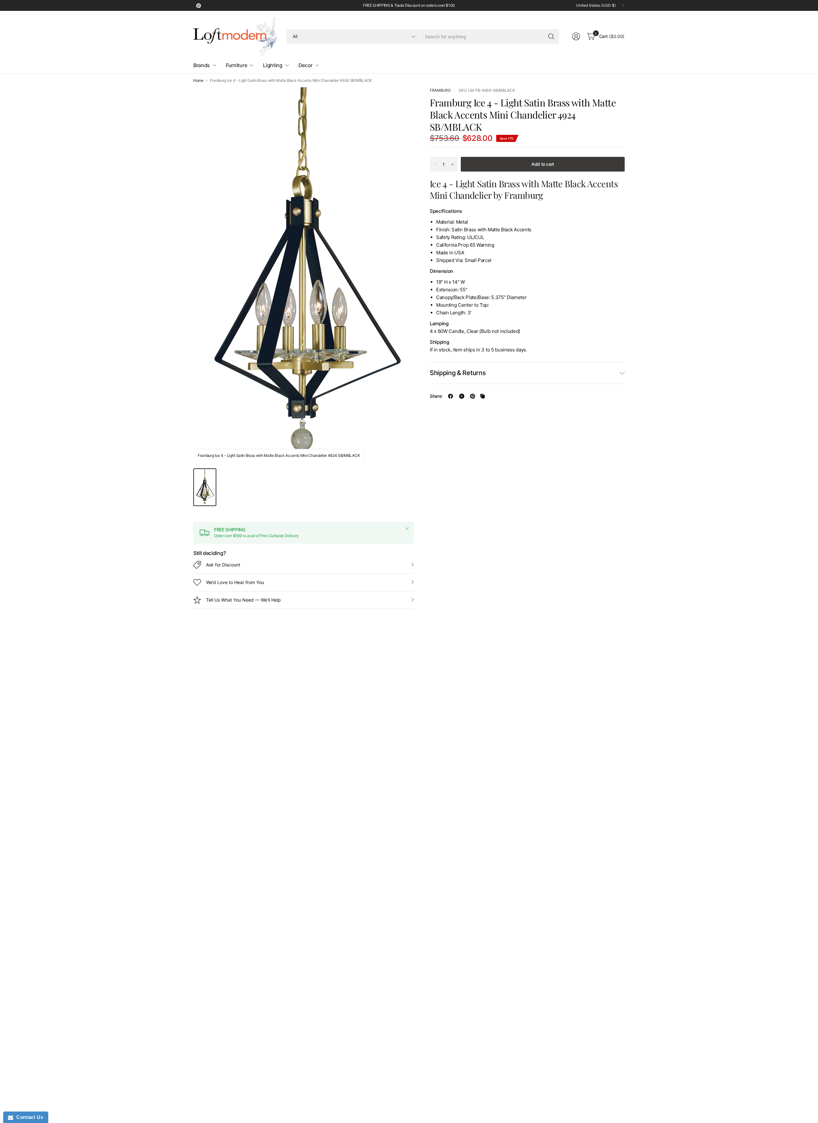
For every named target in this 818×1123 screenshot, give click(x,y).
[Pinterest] (198, 5)
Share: (436, 396)
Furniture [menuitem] (236, 65)
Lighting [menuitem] (272, 65)
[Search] (551, 36)
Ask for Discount (223, 564)
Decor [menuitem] (305, 65)
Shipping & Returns (458, 373)
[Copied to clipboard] (482, 396)
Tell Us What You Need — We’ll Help (243, 600)
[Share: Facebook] (450, 396)
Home (198, 80)
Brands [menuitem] (201, 65)
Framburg (440, 90)
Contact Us (28, 1117)
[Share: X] (462, 396)
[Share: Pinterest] (472, 396)
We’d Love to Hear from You (235, 582)
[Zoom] (401, 99)
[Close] (407, 529)
